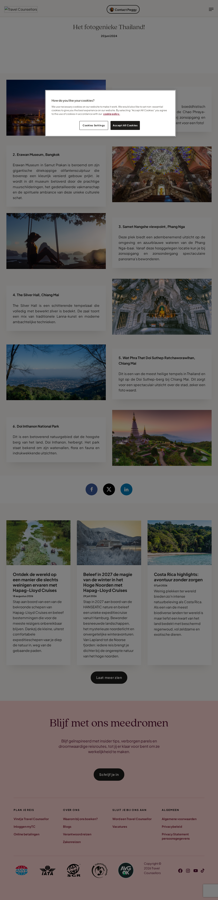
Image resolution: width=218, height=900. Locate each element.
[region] (110, 113)
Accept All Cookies (125, 125)
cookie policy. (111, 113)
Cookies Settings (94, 125)
